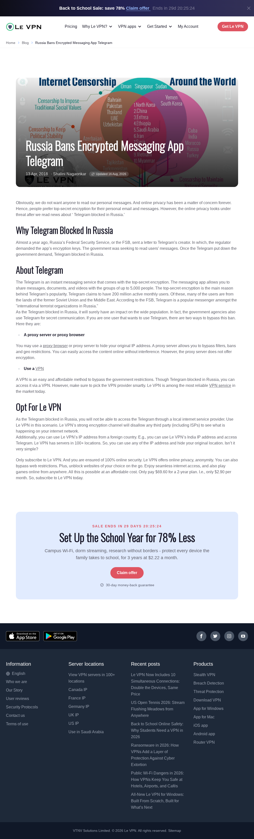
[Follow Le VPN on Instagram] (229, 636)
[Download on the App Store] (22, 636)
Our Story (14, 690)
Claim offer (127, 573)
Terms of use (17, 724)
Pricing (71, 26)
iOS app (200, 725)
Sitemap (174, 831)
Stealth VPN (204, 675)
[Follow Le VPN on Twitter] (215, 636)
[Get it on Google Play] (60, 636)
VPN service (220, 385)
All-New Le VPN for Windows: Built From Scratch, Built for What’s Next (157, 800)
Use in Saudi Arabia (86, 732)
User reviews (17, 698)
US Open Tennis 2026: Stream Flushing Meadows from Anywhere (158, 709)
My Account (188, 26)
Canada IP (77, 690)
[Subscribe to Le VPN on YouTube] (243, 636)
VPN (39, 368)
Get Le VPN (233, 26)
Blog (25, 43)
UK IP (73, 715)
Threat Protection (208, 692)
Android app (204, 734)
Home (10, 43)
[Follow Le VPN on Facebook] (201, 636)
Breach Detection (208, 683)
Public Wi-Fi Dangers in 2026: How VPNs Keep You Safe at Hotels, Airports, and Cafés (157, 779)
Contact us (15, 715)
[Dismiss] (249, 8)
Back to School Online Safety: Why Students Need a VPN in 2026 (157, 730)
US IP (73, 723)
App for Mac (204, 717)
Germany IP (78, 706)
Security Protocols (22, 707)
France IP (77, 698)
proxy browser (55, 346)
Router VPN (204, 742)
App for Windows (208, 708)
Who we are (16, 682)
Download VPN (207, 700)
